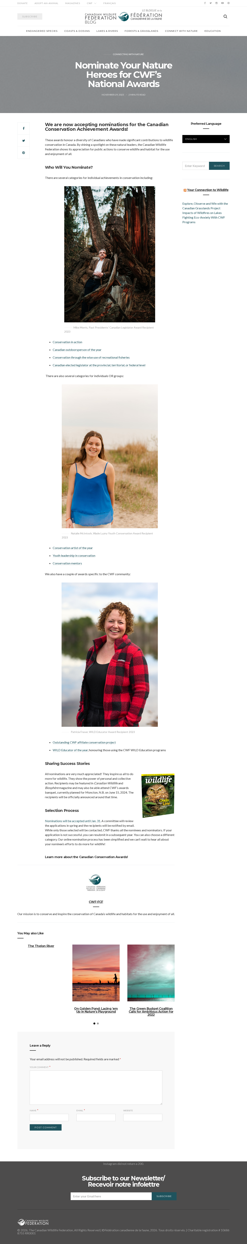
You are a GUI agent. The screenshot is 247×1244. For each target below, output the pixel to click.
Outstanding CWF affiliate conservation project (84, 742)
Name (33, 1110)
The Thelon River (41, 946)
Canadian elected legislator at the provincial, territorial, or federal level (99, 365)
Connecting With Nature (128, 54)
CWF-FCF (96, 902)
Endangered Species (42, 30)
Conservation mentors (67, 563)
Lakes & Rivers (107, 30)
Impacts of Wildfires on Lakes (202, 213)
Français (109, 3)
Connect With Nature (181, 30)
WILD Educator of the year (70, 750)
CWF (90, 3)
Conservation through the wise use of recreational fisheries (91, 357)
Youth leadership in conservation (74, 555)
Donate (22, 3)
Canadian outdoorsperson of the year (77, 349)
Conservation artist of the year (73, 548)
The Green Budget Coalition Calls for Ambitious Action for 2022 (151, 1012)
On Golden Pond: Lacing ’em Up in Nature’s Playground (96, 1010)
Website (128, 1110)
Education (213, 30)
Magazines (72, 3)
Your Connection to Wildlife (207, 190)
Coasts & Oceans (77, 30)
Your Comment (39, 1067)
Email (79, 1110)
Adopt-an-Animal (46, 3)
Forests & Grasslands (141, 30)
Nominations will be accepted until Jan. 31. (73, 821)
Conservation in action (67, 342)
